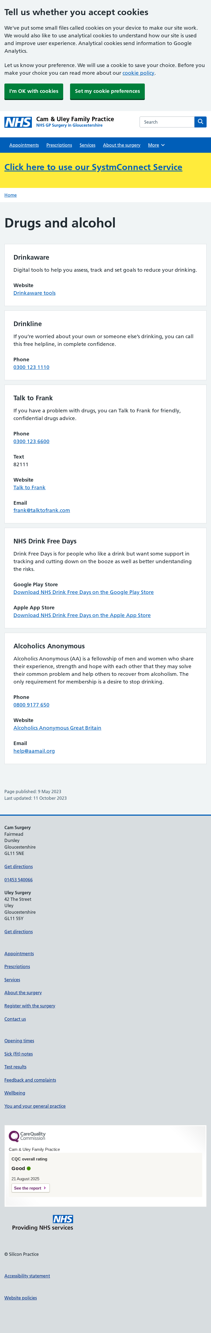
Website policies (20, 1298)
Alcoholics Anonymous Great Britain (57, 728)
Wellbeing (14, 1093)
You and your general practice (35, 1106)
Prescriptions (59, 145)
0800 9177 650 (31, 705)
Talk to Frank (29, 487)
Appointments (24, 145)
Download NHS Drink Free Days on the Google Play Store (83, 592)
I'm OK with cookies (33, 91)
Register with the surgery (29, 1006)
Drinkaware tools (34, 293)
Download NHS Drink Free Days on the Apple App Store (82, 615)
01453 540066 (18, 879)
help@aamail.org (34, 751)
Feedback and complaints (30, 1080)
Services (87, 145)
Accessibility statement (27, 1276)
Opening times (19, 1040)
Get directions (18, 866)
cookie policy (138, 73)
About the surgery (121, 145)
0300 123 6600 (31, 441)
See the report (27, 1188)
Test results (15, 1067)
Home (10, 195)
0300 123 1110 (31, 367)
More (155, 145)
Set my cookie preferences (107, 91)
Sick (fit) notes (18, 1054)
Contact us (15, 1019)
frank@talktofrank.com (41, 510)
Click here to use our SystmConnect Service (93, 167)
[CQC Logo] (27, 1141)
